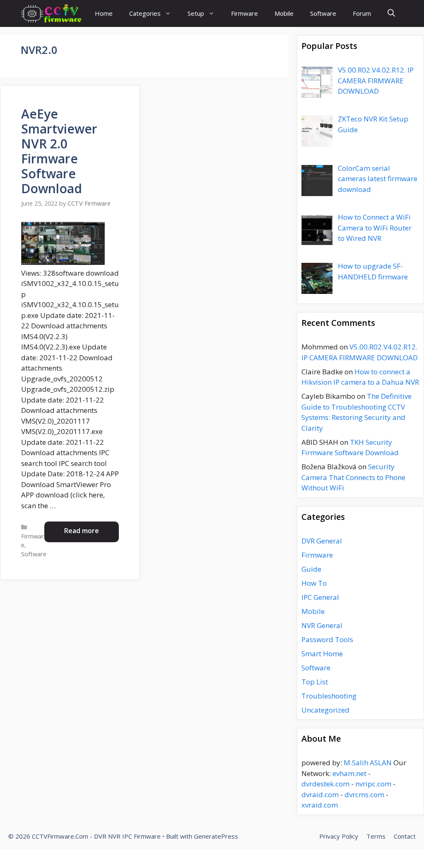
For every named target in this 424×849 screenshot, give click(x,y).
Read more (81, 530)
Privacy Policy (338, 836)
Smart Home (322, 653)
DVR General (321, 541)
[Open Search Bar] (391, 13)
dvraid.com (320, 794)
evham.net (349, 773)
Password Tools (327, 639)
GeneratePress (216, 836)
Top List (314, 681)
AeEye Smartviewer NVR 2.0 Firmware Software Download (59, 151)
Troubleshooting (329, 696)
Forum (362, 13)
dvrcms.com (364, 794)
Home (104, 13)
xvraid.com (319, 805)
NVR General (321, 625)
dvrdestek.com (325, 783)
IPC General (320, 597)
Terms (375, 836)
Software (323, 13)
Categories (145, 13)
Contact (405, 836)
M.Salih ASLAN (368, 762)
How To (314, 583)
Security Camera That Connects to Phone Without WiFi (353, 477)
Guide (311, 569)
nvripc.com (373, 783)
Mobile (284, 13)
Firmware (244, 13)
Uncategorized (325, 710)
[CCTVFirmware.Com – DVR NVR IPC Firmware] (51, 13)
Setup (196, 13)
